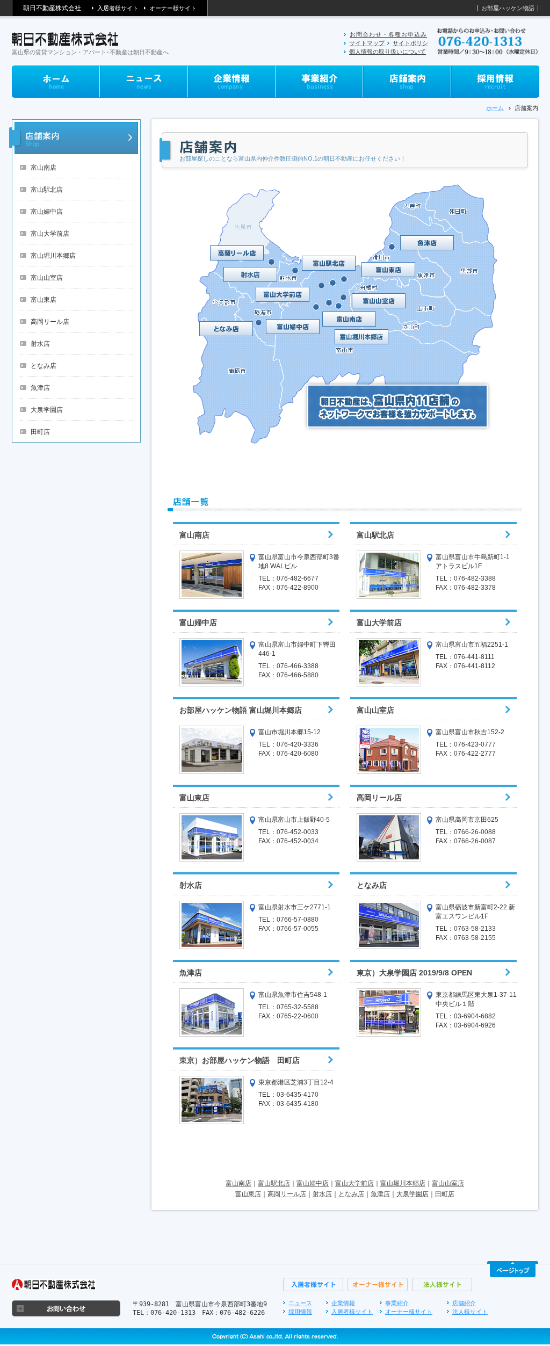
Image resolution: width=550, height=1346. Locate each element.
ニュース (300, 1303)
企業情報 (343, 1303)
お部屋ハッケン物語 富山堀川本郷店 (240, 710)
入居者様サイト (118, 8)
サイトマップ (367, 43)
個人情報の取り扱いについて (387, 51)
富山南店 (43, 167)
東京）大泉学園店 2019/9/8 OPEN (414, 972)
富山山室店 (47, 277)
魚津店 (40, 388)
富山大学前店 (50, 233)
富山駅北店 (47, 189)
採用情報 (300, 1311)
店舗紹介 (464, 1303)
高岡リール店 (50, 321)
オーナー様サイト (173, 8)
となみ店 (43, 366)
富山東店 (43, 299)
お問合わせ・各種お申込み (388, 34)
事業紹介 (397, 1303)
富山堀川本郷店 (53, 255)
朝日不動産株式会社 (52, 8)
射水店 (40, 344)
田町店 (40, 432)
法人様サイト (470, 1311)
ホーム (495, 108)
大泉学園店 (47, 410)
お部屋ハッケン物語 (507, 8)
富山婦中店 (47, 211)
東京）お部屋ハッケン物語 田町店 (239, 1060)
